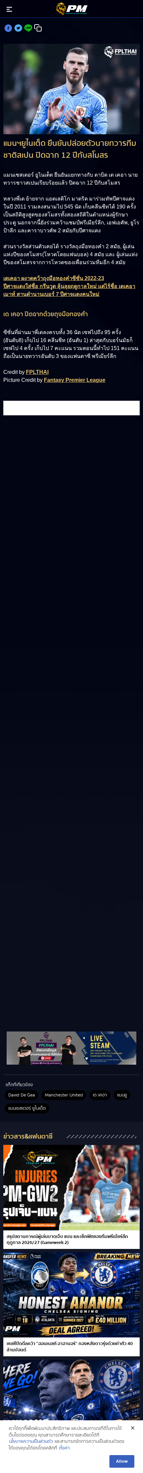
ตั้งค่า (64, 1448)
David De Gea (21, 1095)
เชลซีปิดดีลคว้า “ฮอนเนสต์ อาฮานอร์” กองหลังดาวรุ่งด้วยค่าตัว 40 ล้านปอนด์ (70, 1347)
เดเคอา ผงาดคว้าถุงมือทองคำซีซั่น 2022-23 (53, 278)
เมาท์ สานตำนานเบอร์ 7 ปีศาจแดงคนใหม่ (51, 294)
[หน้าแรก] (71, 1048)
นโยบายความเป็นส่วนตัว (31, 1442)
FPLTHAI (37, 372)
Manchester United (64, 1095)
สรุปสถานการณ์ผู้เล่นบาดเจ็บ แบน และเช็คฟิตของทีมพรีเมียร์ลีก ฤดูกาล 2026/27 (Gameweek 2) (67, 1240)
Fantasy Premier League (74, 380)
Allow (122, 1461)
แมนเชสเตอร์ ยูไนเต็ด (27, 1108)
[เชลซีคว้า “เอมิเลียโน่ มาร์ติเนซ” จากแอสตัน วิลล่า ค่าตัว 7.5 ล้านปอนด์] (71, 1402)
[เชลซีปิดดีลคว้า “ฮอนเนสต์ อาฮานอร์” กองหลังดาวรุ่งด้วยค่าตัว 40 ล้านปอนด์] (71, 1294)
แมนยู (122, 1095)
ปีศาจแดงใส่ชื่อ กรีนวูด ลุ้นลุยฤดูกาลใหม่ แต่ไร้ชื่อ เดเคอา (69, 286)
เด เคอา (100, 1095)
